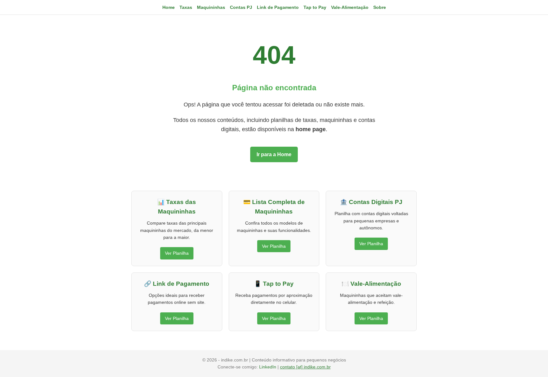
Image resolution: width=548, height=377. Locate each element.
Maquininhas (211, 7)
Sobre (379, 7)
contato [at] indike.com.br (305, 366)
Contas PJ (241, 7)
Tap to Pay (314, 7)
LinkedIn (268, 366)
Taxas (185, 7)
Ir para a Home (274, 154)
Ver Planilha (177, 253)
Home (168, 7)
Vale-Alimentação (350, 7)
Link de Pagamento (278, 7)
